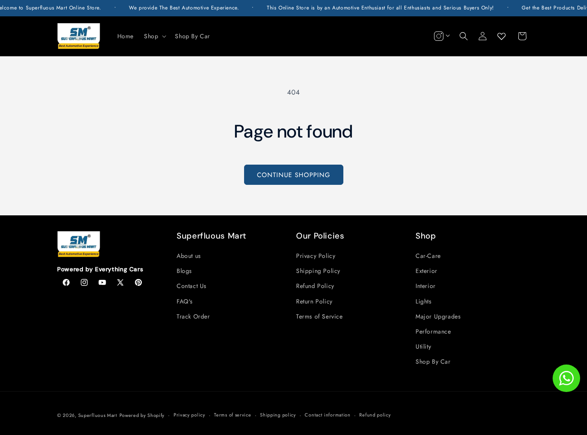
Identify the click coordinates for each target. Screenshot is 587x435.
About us (189, 255)
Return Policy (314, 301)
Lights (424, 301)
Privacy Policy (315, 255)
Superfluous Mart (97, 415)
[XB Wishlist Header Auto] (501, 36)
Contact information (327, 414)
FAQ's (185, 301)
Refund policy (375, 414)
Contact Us (192, 286)
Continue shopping (293, 175)
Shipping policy (278, 414)
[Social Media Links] (441, 36)
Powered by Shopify (142, 415)
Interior (426, 286)
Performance (433, 331)
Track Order (193, 316)
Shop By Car (433, 361)
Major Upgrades (438, 316)
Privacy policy (189, 414)
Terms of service (232, 414)
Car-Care (428, 255)
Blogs (184, 271)
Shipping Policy (318, 271)
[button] (154, 36)
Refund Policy (315, 286)
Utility (423, 346)
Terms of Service (319, 316)
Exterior (426, 271)
